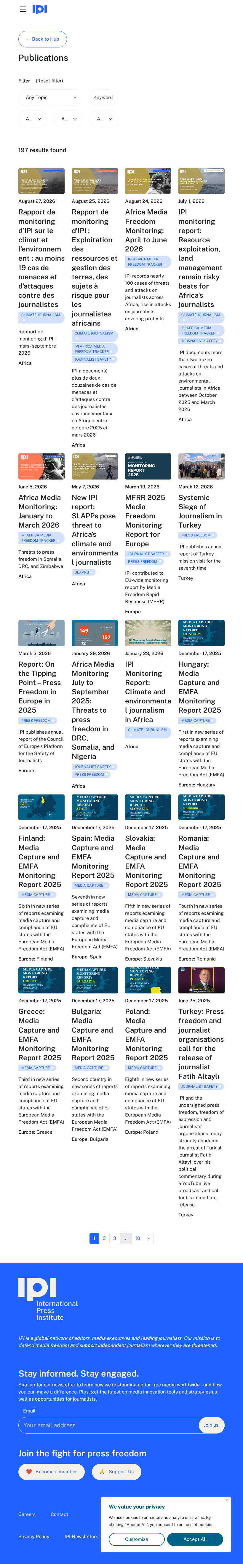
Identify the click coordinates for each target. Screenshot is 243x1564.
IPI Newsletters (81, 1536)
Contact (59, 1514)
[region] (166, 1524)
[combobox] (50, 97)
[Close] (227, 1499)
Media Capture (195, 721)
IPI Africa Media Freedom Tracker (92, 349)
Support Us (116, 1471)
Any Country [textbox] (65, 119)
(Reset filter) (49, 81)
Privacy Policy (33, 1536)
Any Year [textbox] (101, 119)
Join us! (212, 1425)
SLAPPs (82, 572)
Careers (27, 1514)
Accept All (195, 1539)
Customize (136, 1539)
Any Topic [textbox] (37, 97)
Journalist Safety (93, 359)
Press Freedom (142, 562)
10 (137, 1238)
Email (29, 1411)
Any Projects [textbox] (29, 119)
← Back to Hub (42, 39)
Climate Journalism (40, 315)
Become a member (51, 1471)
